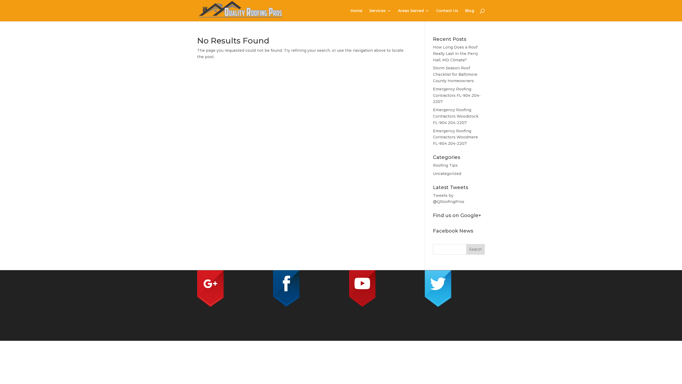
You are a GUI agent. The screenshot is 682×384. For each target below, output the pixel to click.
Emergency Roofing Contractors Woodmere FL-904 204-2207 (455, 137)
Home (356, 11)
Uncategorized (447, 173)
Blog (469, 11)
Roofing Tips (445, 165)
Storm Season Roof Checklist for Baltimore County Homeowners (455, 74)
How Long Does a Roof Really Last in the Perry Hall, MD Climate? (455, 53)
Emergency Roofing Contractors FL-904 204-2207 (457, 95)
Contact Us (447, 11)
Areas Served (411, 11)
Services (377, 11)
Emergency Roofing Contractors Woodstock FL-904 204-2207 (455, 116)
